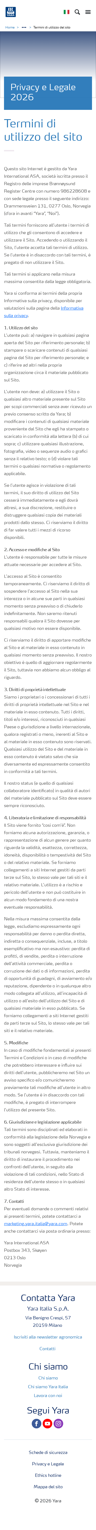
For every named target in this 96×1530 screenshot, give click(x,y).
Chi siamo (48, 1378)
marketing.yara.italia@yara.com (35, 1224)
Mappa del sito (48, 1487)
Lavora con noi (48, 1396)
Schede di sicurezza (48, 1453)
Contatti (48, 1349)
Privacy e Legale (48, 1464)
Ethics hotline (48, 1476)
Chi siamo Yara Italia (48, 1387)
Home (10, 27)
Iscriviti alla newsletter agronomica (48, 1337)
